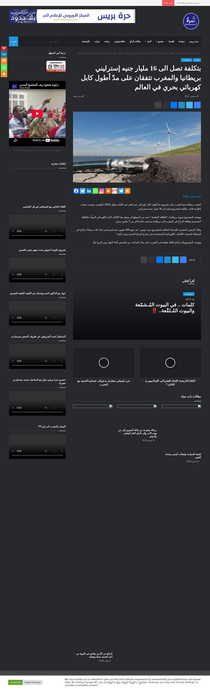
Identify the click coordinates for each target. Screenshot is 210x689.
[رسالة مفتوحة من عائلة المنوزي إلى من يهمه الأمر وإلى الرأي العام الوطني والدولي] (137, 416)
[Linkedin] (89, 191)
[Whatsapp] (95, 191)
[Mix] (4, 61)
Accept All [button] (15, 682)
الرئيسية (195, 53)
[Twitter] (82, 191)
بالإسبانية (86, 41)
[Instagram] (102, 191)
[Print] (108, 191)
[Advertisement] (37, 184)
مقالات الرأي (135, 41)
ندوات (97, 41)
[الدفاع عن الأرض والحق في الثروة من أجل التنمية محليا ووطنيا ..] (92, 527)
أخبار (149, 41)
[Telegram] (121, 191)
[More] (127, 191)
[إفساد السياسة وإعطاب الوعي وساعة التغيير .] (181, 428)
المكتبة (186, 53)
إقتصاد (171, 41)
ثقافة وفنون (119, 41)
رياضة (107, 41)
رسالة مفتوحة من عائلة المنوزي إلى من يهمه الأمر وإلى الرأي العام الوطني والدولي (137, 433)
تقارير (178, 53)
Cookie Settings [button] (32, 682)
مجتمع (161, 41)
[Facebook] (76, 191)
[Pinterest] (4, 47)
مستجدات (187, 60)
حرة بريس (194, 41)
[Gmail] (114, 191)
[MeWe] (4, 54)
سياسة (182, 41)
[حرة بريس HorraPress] (191, 21)
